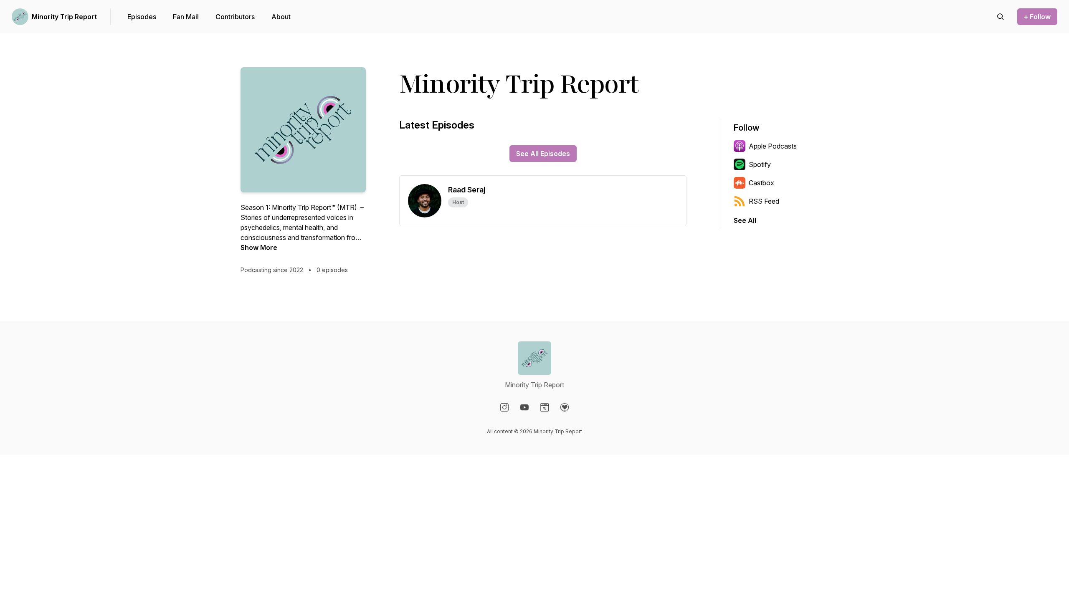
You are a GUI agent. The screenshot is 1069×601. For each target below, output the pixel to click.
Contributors (235, 17)
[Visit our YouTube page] (524, 407)
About (281, 17)
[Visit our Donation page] (564, 407)
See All (745, 220)
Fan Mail (186, 17)
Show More (259, 247)
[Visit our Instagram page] (504, 407)
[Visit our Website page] (544, 407)
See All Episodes (543, 153)
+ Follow (1037, 17)
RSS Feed (764, 201)
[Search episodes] (1000, 17)
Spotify (760, 164)
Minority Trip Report (64, 17)
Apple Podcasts (773, 146)
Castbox (761, 183)
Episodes (141, 17)
